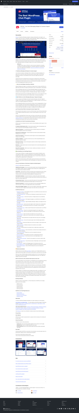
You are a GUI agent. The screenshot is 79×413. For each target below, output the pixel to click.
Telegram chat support (20, 196)
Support (62, 31)
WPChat (17, 37)
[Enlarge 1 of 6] (24, 341)
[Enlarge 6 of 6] (45, 349)
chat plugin (58, 47)
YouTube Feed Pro (34, 303)
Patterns (19, 405)
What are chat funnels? (19, 376)
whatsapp (62, 50)
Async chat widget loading (21, 240)
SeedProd (44, 306)
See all (62, 67)
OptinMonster (41, 306)
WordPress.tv (35, 405)
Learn (33, 401)
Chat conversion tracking (20, 232)
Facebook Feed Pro (28, 303)
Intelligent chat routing (20, 224)
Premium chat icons (20, 213)
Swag (48, 405)
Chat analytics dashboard (21, 229)
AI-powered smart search (21, 207)
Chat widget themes (20, 210)
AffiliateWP (20, 309)
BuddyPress (64, 405)
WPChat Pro (17, 165)
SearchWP (17, 309)
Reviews (21, 31)
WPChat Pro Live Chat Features (22, 295)
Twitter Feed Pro (39, 303)
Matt (63, 402)
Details (17, 31)
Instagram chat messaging (21, 199)
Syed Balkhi (23, 27)
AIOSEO (32, 306)
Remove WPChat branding (21, 245)
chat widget (61, 47)
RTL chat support (19, 243)
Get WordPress (75, 1)
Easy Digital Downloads (26, 309)
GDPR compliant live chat (21, 244)
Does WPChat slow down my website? (22, 366)
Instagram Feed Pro (21, 303)
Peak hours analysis (20, 234)
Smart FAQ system (20, 205)
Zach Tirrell (34, 392)
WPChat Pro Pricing (20, 296)
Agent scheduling (19, 222)
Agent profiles (19, 217)
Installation (26, 31)
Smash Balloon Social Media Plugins (21, 302)
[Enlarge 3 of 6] (45, 341)
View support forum (52, 74)
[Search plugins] (12, 7)
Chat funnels (19, 227)
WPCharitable (34, 309)
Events (48, 402)
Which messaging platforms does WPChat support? (23, 363)
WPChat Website (19, 292)
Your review (51, 67)
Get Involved (49, 401)
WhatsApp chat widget (20, 191)
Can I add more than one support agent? (22, 368)
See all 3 (62, 45)
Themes (19, 402)
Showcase (19, 401)
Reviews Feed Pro (23, 304)
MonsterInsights (35, 306)
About (4, 401)
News (4, 402)
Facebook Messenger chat (21, 194)
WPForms (28, 306)
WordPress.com (64, 401)
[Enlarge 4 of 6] (24, 349)
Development (32, 31)
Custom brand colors (20, 211)
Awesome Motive (20, 392)
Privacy (4, 405)
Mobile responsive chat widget (21, 238)
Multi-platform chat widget (21, 201)
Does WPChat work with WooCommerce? (22, 371)
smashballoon (35, 390)
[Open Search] (70, 1)
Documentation (35, 402)
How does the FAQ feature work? (21, 381)
